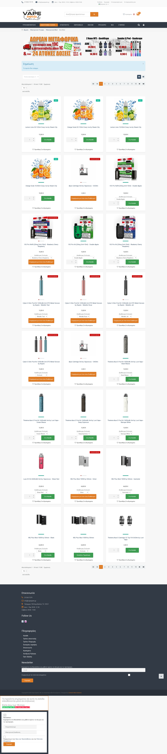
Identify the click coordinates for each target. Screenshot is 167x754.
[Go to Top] (161, 676)
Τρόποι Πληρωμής (29, 642)
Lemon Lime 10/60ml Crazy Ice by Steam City (125, 127)
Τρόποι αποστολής (29, 639)
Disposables (78, 25)
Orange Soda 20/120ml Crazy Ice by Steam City (83, 127)
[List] (143, 77)
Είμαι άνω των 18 (8, 707)
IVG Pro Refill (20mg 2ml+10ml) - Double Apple (126, 186)
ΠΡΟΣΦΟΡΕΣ (102, 25)
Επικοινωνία (27, 648)
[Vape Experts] (32, 14)
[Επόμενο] (139, 84)
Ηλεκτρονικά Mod (51, 30)
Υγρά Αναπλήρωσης (29, 25)
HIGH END (90, 25)
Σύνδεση (99, 2)
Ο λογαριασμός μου (116, 2)
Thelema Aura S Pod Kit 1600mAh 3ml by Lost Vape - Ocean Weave (41, 421)
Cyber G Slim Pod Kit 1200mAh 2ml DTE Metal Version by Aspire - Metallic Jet (125, 304)
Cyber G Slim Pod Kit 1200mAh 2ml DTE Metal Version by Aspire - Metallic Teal (41, 304)
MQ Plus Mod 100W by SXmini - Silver (83, 479)
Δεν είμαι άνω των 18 (22, 707)
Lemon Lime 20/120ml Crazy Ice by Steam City (41, 127)
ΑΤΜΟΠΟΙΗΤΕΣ (64, 25)
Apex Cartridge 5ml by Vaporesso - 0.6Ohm (83, 186)
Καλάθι (25, 636)
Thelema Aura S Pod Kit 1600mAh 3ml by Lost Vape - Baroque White (126, 421)
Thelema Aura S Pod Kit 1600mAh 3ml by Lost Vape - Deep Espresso (83, 421)
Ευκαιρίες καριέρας (30, 645)
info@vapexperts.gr (43, 2)
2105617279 (28, 2)
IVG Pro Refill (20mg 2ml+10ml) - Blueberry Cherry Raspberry (41, 245)
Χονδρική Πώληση (29, 654)
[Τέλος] (143, 84)
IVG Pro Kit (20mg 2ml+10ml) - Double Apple (83, 244)
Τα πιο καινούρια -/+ (30, 77)
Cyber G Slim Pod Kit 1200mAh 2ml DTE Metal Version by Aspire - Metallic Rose (83, 304)
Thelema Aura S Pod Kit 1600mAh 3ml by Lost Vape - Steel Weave (126, 363)
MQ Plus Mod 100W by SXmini (83, 538)
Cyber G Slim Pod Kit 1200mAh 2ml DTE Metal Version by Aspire (41, 363)
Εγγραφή (106, 2)
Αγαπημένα (27, 651)
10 (136, 84)
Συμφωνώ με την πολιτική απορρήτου (34, 675)
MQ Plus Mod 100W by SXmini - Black (41, 538)
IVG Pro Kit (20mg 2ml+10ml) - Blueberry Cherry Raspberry (125, 245)
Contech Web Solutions (75, 692)
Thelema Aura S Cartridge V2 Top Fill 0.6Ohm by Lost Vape (126, 539)
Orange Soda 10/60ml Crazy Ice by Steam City (41, 186)
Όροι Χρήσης (27, 657)
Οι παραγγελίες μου (130, 2)
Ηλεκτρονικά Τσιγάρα (48, 25)
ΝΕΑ (112, 25)
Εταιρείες (121, 25)
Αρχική (26, 30)
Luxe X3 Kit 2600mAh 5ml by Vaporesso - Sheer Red (41, 479)
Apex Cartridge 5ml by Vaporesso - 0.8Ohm (83, 362)
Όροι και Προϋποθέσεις (23, 739)
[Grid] (139, 77)
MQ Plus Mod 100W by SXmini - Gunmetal (125, 479)
